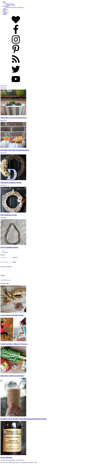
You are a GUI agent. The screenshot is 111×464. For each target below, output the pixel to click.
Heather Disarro (12, 460)
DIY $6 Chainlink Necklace (9, 247)
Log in (35, 462)
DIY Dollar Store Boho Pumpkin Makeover (15, 150)
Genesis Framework (24, 462)
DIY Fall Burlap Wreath (9, 215)
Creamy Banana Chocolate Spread (12, 315)
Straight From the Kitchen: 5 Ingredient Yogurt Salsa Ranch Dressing (23, 419)
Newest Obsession (6, 457)
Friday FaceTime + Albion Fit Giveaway (14, 344)
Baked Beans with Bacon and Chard (12, 376)
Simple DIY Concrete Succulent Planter (14, 117)
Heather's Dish (3, 85)
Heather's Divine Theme (14, 462)
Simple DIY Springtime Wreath (11, 182)
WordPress (31, 462)
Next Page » (5, 252)
